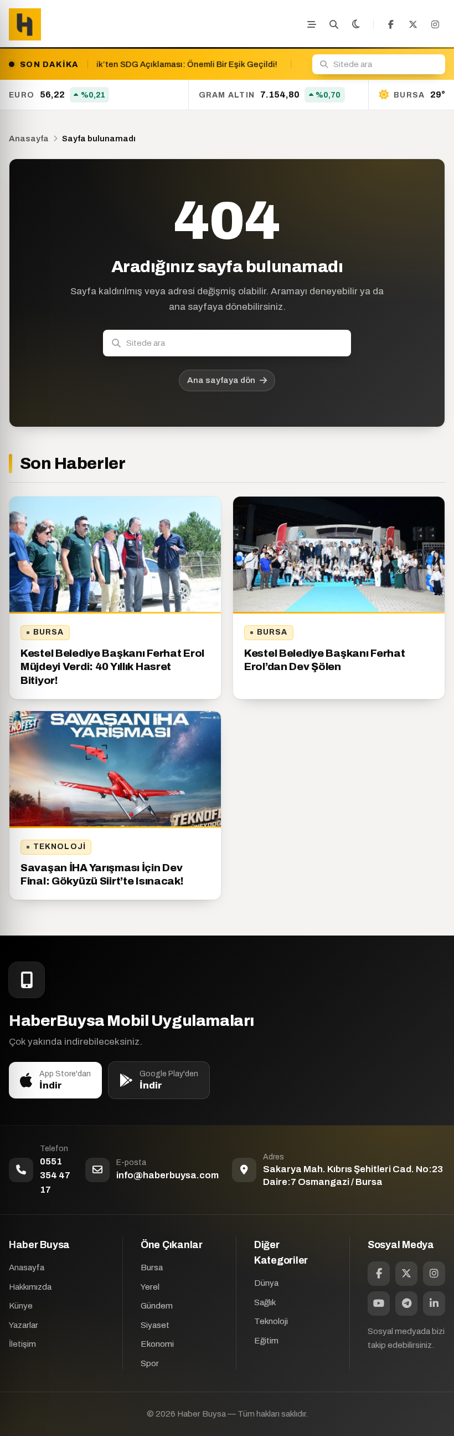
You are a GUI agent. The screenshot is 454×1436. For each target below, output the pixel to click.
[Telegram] (406, 1303)
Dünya (266, 1283)
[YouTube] (379, 1303)
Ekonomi (157, 1344)
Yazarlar (23, 1325)
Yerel (150, 1286)
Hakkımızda (30, 1286)
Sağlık (265, 1302)
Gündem (157, 1305)
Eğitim (266, 1340)
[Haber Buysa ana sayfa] (25, 24)
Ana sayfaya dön (221, 380)
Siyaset (155, 1325)
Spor (150, 1363)
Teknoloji (59, 846)
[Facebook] (391, 24)
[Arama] (334, 24)
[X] (413, 24)
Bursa (48, 632)
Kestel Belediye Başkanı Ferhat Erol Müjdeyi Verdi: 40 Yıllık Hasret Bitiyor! (112, 666)
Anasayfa (29, 138)
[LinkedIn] (434, 1303)
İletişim (22, 1344)
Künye (21, 1305)
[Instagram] (435, 24)
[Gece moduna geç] (356, 24)
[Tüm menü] (312, 24)
